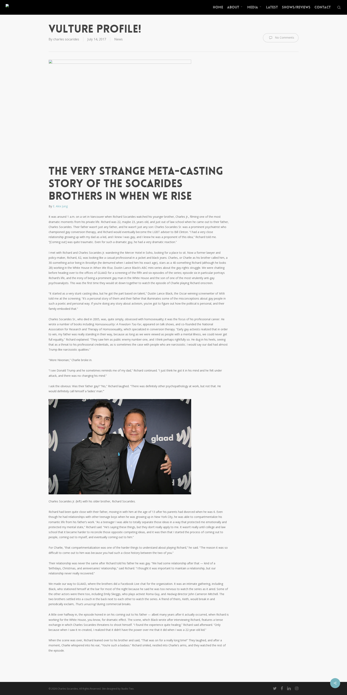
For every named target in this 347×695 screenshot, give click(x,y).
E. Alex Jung (60, 206)
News (118, 39)
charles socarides (66, 39)
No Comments (284, 37)
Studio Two (127, 688)
